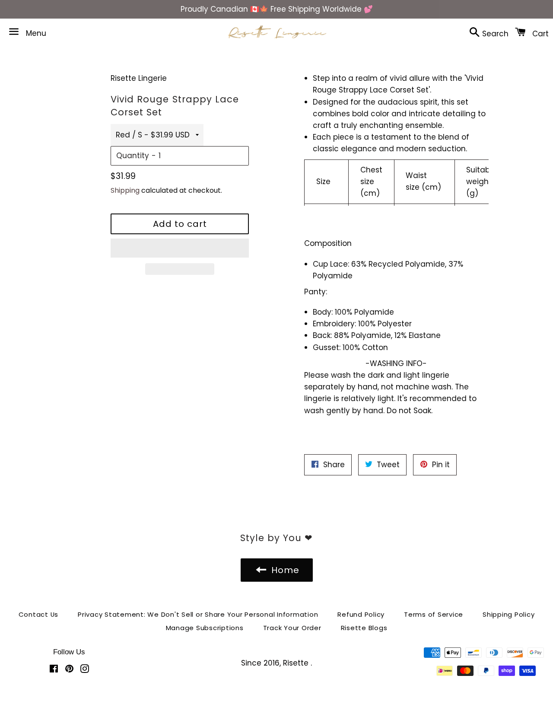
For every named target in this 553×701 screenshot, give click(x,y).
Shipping (125, 190)
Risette (297, 663)
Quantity (132, 155)
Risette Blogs (364, 627)
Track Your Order (292, 627)
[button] (180, 248)
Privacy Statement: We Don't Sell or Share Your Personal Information (198, 614)
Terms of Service (433, 614)
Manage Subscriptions (205, 627)
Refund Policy (361, 614)
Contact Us (39, 614)
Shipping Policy (508, 614)
